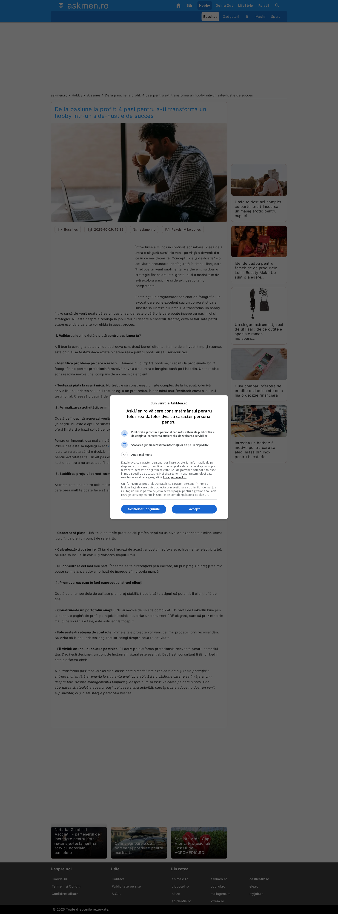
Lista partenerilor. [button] (174, 477)
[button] (169, 455)
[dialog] (169, 457)
